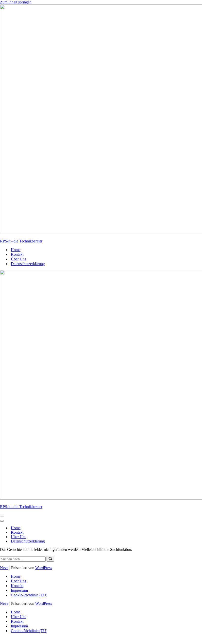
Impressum (19, 590)
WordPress (43, 568)
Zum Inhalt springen (16, 2)
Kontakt (17, 254)
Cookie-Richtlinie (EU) (29, 595)
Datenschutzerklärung (28, 264)
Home (15, 250)
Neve (4, 568)
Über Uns (18, 259)
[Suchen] (50, 559)
